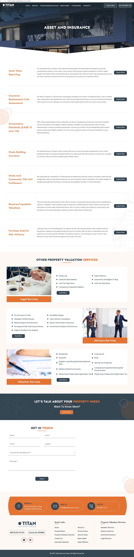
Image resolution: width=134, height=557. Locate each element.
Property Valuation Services (49, 5)
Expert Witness (83, 542)
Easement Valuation (62, 542)
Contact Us (86, 5)
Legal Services (106, 538)
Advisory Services (107, 531)
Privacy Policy (83, 531)
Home (28, 5)
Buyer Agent (82, 538)
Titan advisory (57, 97)
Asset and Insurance (108, 535)
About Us (35, 5)
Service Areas (83, 535)
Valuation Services (107, 527)
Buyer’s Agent (65, 5)
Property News (76, 5)
